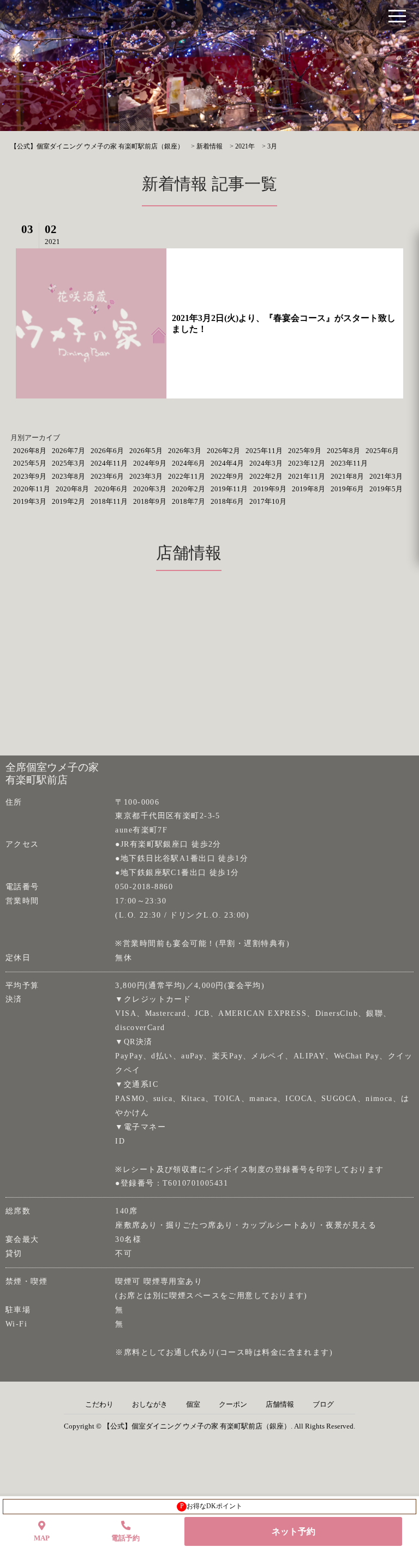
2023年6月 (107, 476)
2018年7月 (188, 501)
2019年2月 (68, 501)
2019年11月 (229, 489)
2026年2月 (223, 451)
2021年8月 (347, 476)
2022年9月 (227, 476)
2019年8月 (308, 489)
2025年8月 (343, 451)
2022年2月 (266, 476)
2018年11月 (109, 501)
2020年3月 (149, 489)
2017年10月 (267, 501)
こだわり (99, 1404)
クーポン (233, 1404)
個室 (193, 1404)
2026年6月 (107, 451)
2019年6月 (347, 489)
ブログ (323, 1404)
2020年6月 (111, 489)
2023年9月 (29, 476)
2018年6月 (227, 501)
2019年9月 (269, 489)
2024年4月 (227, 463)
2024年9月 (149, 463)
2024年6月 (188, 463)
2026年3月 (184, 451)
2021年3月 (386, 476)
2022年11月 (186, 476)
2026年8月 (29, 451)
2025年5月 (29, 463)
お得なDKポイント (211, 1506)
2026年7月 (68, 451)
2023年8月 (68, 476)
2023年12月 (306, 463)
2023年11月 (349, 463)
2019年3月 (29, 501)
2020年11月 (31, 489)
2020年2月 (188, 489)
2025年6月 (382, 451)
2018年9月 (149, 501)
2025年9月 (304, 451)
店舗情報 (280, 1404)
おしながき (149, 1404)
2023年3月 (146, 476)
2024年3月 (266, 463)
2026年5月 (146, 451)
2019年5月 (386, 489)
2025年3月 (68, 463)
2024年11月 (109, 463)
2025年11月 (264, 451)
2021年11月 (306, 476)
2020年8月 (72, 489)
